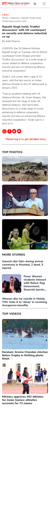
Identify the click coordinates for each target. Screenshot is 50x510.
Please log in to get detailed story (26, 139)
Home (5, 17)
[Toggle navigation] (44, 3)
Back (6, 14)
